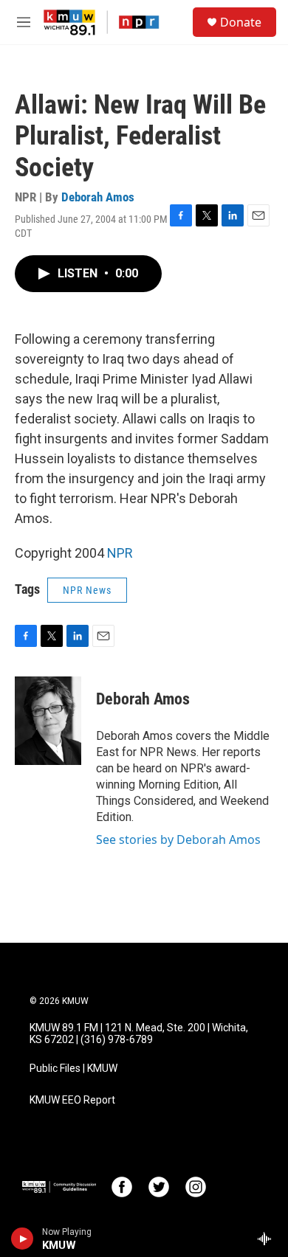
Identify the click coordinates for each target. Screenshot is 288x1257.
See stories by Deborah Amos (178, 839)
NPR (120, 553)
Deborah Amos (97, 197)
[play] (22, 1238)
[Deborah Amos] (48, 720)
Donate (240, 22)
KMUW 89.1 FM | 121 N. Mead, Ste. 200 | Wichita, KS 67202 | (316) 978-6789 (139, 1033)
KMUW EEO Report (72, 1100)
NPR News (87, 590)
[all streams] (268, 1238)
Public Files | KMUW (73, 1068)
